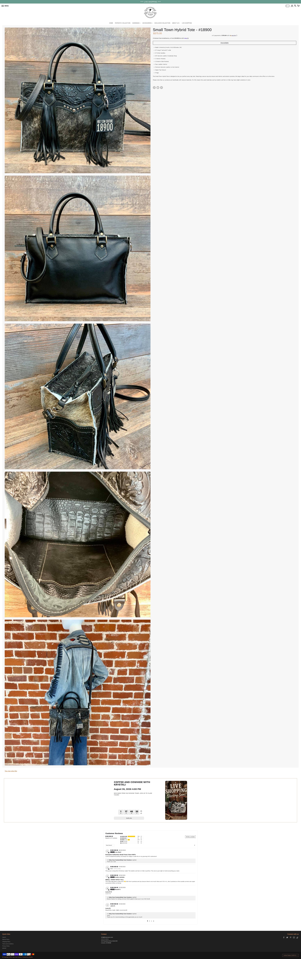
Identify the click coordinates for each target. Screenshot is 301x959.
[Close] (166, 474)
